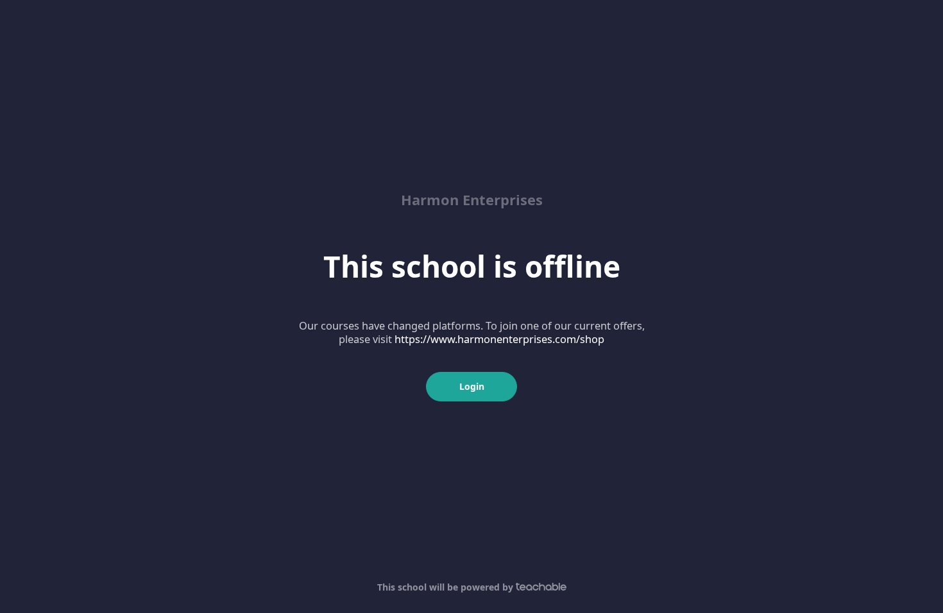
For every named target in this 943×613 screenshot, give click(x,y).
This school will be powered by (446, 587)
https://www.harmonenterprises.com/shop (499, 339)
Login (471, 386)
